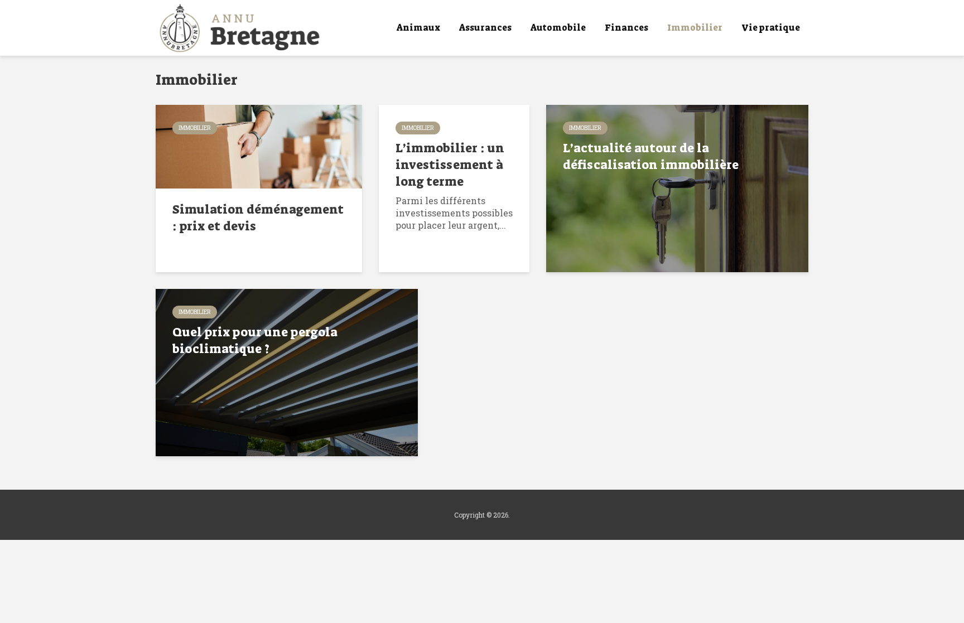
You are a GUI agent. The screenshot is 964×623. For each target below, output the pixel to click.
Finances (626, 27)
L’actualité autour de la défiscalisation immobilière (651, 156)
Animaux (418, 27)
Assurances (485, 27)
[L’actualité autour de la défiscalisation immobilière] (677, 187)
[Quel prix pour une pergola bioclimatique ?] (287, 371)
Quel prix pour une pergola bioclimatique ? (255, 340)
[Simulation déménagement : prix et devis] (259, 145)
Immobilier (694, 27)
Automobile (558, 27)
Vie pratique (770, 27)
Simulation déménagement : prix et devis (258, 217)
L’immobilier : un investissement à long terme (450, 165)
